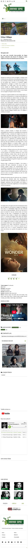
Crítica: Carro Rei (5, 47)
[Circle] (14, 1)
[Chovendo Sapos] (14, 12)
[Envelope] (7, 1)
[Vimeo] (9, 1)
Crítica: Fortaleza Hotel (9, 354)
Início (3, 532)
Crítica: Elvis (4, 43)
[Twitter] (3, 1)
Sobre (15, 532)
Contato (3, 537)
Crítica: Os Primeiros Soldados (8, 45)
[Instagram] (5, 1)
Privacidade (16, 537)
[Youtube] (12, 1)
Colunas (3, 534)
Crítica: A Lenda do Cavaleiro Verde (12, 366)
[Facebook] (1, 1)
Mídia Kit (16, 534)
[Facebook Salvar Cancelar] (21, 542)
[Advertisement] (14, 14)
